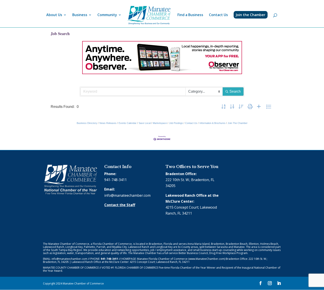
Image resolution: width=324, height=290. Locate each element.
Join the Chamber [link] (250, 14)
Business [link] (79, 15)
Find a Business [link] (190, 15)
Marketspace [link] (160, 123)
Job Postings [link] (176, 123)
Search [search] (235, 91)
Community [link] (107, 15)
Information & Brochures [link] (212, 123)
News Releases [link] (107, 123)
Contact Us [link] (218, 15)
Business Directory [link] (87, 123)
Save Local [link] (145, 123)
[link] (149, 15)
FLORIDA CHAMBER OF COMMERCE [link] (136, 267)
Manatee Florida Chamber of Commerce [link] (162, 259)
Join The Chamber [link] (238, 123)
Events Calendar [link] (127, 123)
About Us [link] (54, 15)
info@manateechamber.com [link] (127, 195)
